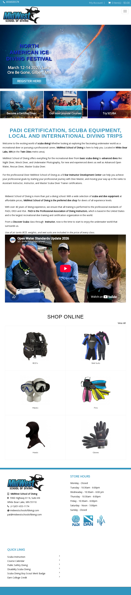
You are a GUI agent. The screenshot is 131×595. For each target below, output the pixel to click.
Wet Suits (95, 363)
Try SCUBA (109, 113)
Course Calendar (15, 560)
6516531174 (12, 2)
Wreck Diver (21, 162)
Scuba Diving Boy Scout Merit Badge (26, 573)
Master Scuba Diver (35, 166)
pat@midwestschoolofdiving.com (24, 514)
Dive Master (77, 178)
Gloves (96, 452)
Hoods (35, 452)
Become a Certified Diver (22, 113)
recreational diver (11, 147)
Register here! (29, 81)
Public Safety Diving (17, 565)
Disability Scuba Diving (19, 569)
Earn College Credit (17, 577)
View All (122, 323)
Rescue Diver (17, 166)
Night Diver (8, 162)
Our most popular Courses (65, 113)
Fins (96, 408)
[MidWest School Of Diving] (21, 15)
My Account (96, 3)
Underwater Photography (47, 162)
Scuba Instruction (16, 556)
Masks (35, 408)
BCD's (35, 363)
